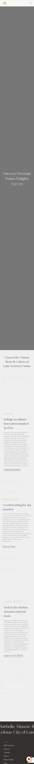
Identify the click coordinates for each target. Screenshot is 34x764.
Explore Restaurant (12, 469)
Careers (7, 749)
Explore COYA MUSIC (13, 655)
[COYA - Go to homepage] (5, 3)
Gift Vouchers (9, 745)
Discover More (9, 546)
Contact (7, 752)
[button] (24, 3)
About (6, 756)
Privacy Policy (9, 760)
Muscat (21, 726)
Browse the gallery (10, 720)
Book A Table (17, 184)
